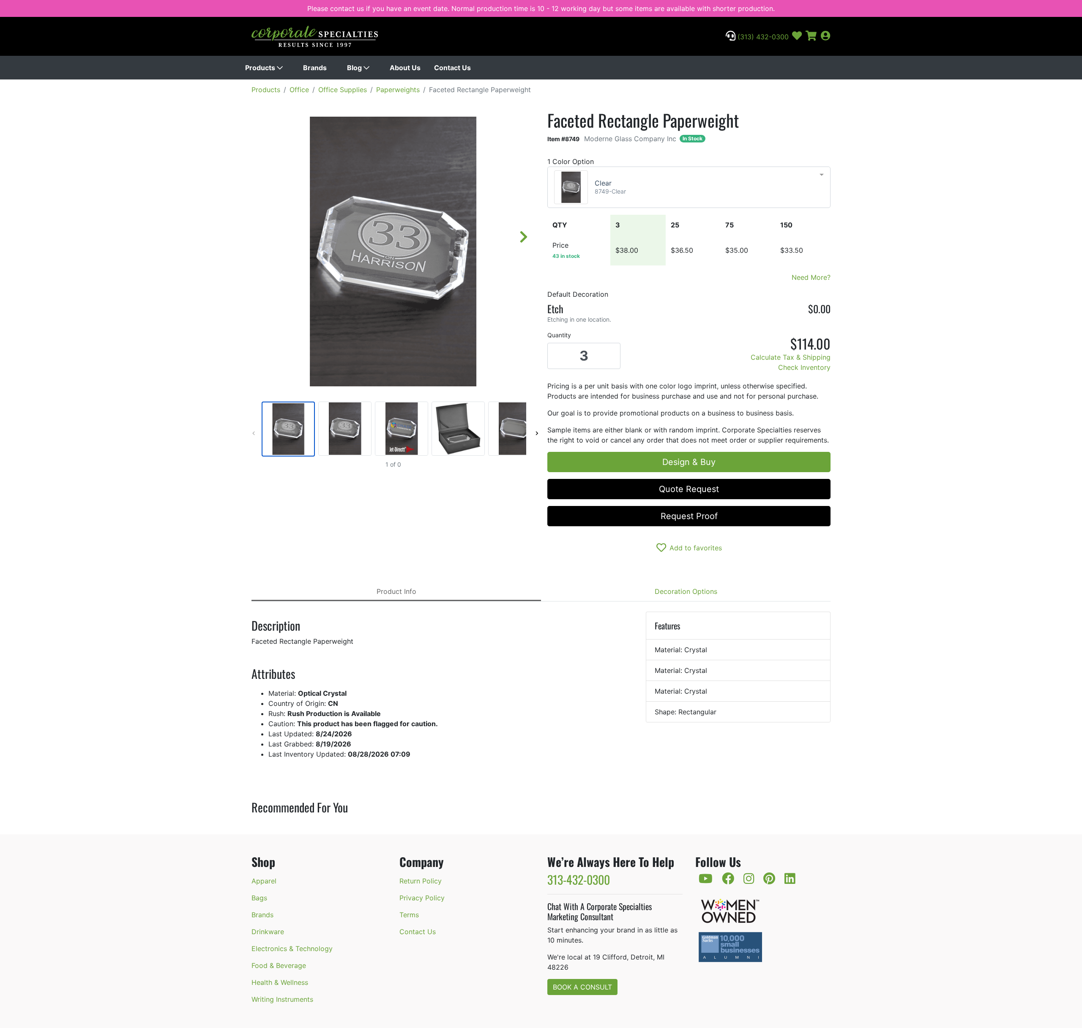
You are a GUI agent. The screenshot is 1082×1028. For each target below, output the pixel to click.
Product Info (396, 591)
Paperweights (398, 89)
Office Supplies (342, 89)
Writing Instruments (282, 999)
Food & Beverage (278, 965)
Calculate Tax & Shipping (791, 357)
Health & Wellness (279, 982)
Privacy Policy (422, 898)
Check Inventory (804, 367)
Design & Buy (689, 462)
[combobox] (689, 187)
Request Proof (689, 516)
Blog (355, 67)
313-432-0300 (578, 879)
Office (299, 89)
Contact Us (452, 67)
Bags (259, 898)
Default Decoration (577, 294)
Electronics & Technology (292, 948)
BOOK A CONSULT (582, 987)
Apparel (263, 881)
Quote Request (689, 489)
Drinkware (267, 931)
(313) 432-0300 (762, 37)
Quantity (559, 335)
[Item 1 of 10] (393, 429)
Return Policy (420, 881)
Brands (315, 67)
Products (261, 67)
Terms (409, 914)
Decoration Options (686, 591)
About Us (405, 67)
